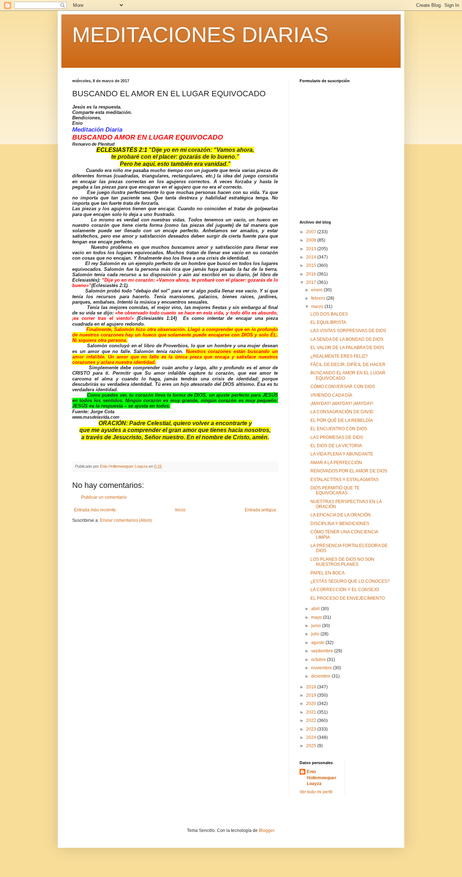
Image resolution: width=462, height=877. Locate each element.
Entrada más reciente (95, 509)
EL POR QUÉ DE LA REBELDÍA (341, 420)
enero (317, 289)
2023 (311, 729)
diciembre (321, 676)
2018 (311, 686)
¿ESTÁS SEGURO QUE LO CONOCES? (350, 581)
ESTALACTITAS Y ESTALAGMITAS (344, 479)
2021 (311, 712)
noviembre (322, 667)
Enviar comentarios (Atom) (126, 520)
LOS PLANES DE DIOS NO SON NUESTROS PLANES (342, 562)
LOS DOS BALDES (329, 314)
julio (316, 633)
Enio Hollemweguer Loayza (321, 777)
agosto (318, 642)
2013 (311, 248)
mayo (317, 617)
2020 (311, 703)
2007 (311, 231)
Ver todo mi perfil (316, 791)
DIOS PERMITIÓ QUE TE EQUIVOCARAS (334, 490)
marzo (317, 306)
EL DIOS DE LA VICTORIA (336, 445)
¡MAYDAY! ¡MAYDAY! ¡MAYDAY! (341, 403)
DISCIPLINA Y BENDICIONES (339, 523)
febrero (318, 298)
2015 (311, 265)
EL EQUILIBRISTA (328, 322)
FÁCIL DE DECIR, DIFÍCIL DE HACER (347, 364)
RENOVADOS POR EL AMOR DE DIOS (348, 470)
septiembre (322, 650)
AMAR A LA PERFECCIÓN (336, 462)
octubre (319, 659)
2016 (311, 274)
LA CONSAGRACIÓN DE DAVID (342, 411)
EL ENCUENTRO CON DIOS (338, 428)
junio (316, 625)
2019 (311, 695)
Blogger (266, 830)
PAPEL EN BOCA (327, 573)
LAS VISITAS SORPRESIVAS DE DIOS (348, 330)
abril (316, 608)
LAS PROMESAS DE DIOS (336, 437)
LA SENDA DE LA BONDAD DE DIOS (346, 339)
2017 (311, 282)
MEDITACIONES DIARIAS (200, 35)
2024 (311, 737)
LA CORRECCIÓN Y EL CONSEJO (344, 589)
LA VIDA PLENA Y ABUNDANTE (341, 454)
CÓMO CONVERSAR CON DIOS (342, 386)
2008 (311, 240)
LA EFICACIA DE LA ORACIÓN (340, 514)
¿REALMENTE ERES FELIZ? (339, 356)
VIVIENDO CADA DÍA (331, 395)
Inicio (180, 509)
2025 (311, 745)
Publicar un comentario (104, 497)
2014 (311, 257)
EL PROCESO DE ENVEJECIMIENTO (347, 598)
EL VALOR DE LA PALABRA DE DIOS (347, 347)
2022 (311, 720)
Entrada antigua (260, 509)
